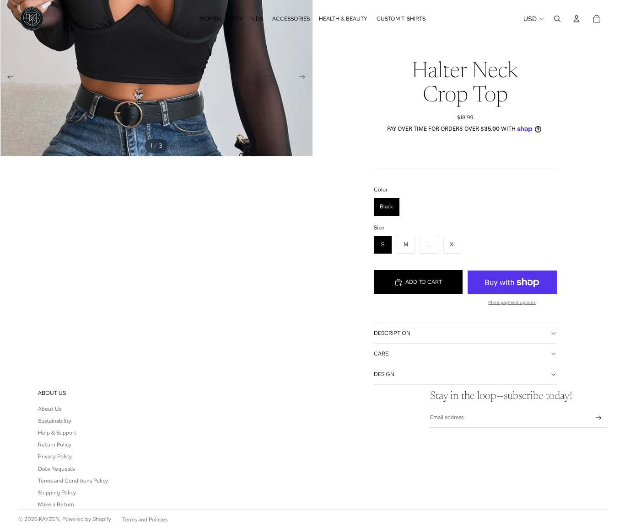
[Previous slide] (7, 78)
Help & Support (57, 432)
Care (381, 353)
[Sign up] (599, 418)
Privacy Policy (55, 456)
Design (384, 374)
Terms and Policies (144, 519)
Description (392, 333)
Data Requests (56, 469)
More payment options (512, 302)
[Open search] (557, 19)
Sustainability (54, 421)
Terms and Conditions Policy (73, 480)
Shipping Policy (57, 492)
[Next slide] (304, 78)
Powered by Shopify (86, 519)
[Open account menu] (576, 19)
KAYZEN (49, 519)
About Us (49, 409)
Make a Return (56, 504)
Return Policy (54, 444)
